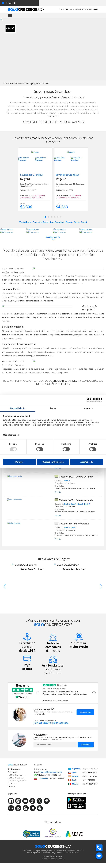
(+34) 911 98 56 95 (89, 776)
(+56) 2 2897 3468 (89, 772)
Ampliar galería (53, 237)
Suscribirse (85, 744)
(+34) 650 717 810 (53, 775)
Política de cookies (15, 778)
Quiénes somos (14, 769)
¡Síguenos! (12, 793)
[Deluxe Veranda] (29, 476)
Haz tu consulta (40, 769)
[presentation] (6, 586)
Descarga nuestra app (76, 793)
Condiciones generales (17, 781)
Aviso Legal (12, 772)
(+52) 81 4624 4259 (89, 784)
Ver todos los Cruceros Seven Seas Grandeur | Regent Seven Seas (52, 222)
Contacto (38, 765)
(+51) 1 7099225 (88, 780)
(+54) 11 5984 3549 (89, 769)
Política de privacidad (16, 775)
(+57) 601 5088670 (42, 723)
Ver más (58, 468)
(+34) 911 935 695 (60, 723)
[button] (45, 216)
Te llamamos (85, 712)
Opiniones (12, 784)
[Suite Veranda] (29, 523)
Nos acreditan (53, 821)
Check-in (11, 787)
